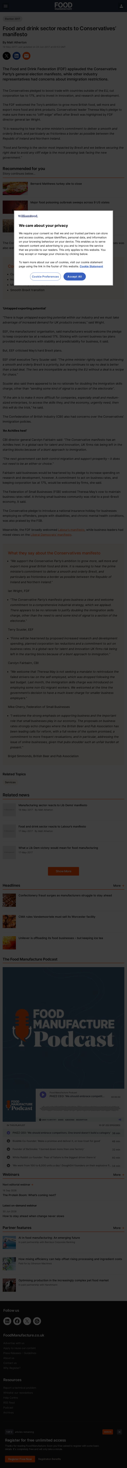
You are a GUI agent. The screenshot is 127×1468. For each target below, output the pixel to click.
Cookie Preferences (45, 276)
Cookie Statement (91, 266)
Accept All (74, 276)
